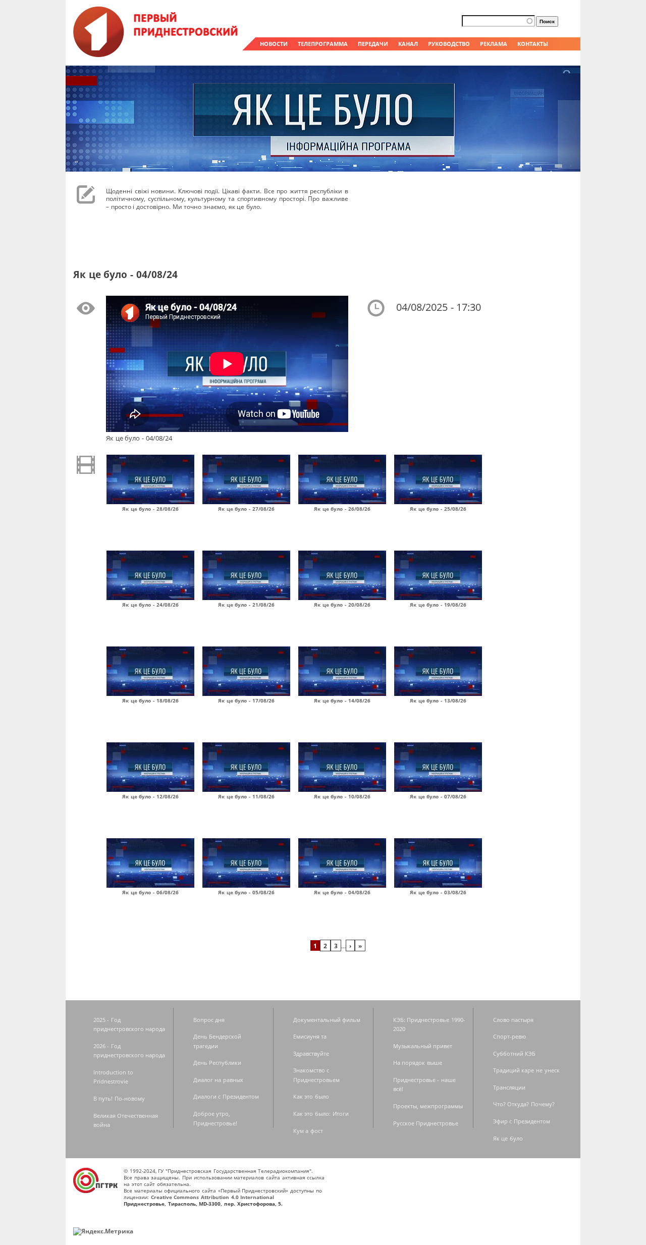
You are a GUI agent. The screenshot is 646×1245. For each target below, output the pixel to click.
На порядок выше (417, 1062)
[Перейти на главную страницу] (156, 54)
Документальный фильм (327, 1019)
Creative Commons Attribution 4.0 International (213, 1197)
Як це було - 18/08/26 (150, 700)
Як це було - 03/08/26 (438, 892)
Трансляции (509, 1087)
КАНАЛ (408, 43)
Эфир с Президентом (521, 1121)
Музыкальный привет (423, 1046)
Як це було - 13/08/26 (438, 700)
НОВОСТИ (274, 43)
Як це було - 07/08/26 (438, 796)
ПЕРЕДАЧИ (373, 43)
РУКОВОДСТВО (449, 43)
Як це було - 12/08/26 (150, 796)
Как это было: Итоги (321, 1113)
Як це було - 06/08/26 (150, 892)
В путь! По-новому (119, 1098)
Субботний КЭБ (514, 1053)
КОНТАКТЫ (532, 43)
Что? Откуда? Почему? (524, 1104)
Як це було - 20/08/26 (342, 604)
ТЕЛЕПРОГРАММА (323, 43)
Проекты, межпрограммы (428, 1106)
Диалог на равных (218, 1080)
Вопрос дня (209, 1019)
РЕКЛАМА (493, 43)
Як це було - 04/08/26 (342, 892)
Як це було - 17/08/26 (246, 700)
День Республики (217, 1062)
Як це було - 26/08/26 (342, 508)
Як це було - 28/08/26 (150, 508)
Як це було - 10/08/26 (342, 796)
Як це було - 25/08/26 (438, 508)
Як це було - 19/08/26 (438, 604)
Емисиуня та (310, 1036)
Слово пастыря (513, 1019)
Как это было (311, 1096)
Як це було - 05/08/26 (246, 892)
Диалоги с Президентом (226, 1096)
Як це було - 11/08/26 (246, 796)
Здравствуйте (311, 1053)
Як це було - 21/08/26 (246, 604)
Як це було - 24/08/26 (150, 604)
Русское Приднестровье (426, 1123)
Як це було (508, 1138)
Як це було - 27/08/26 (246, 508)
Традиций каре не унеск (526, 1070)
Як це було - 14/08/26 (342, 700)
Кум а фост (308, 1130)
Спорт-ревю (509, 1036)
